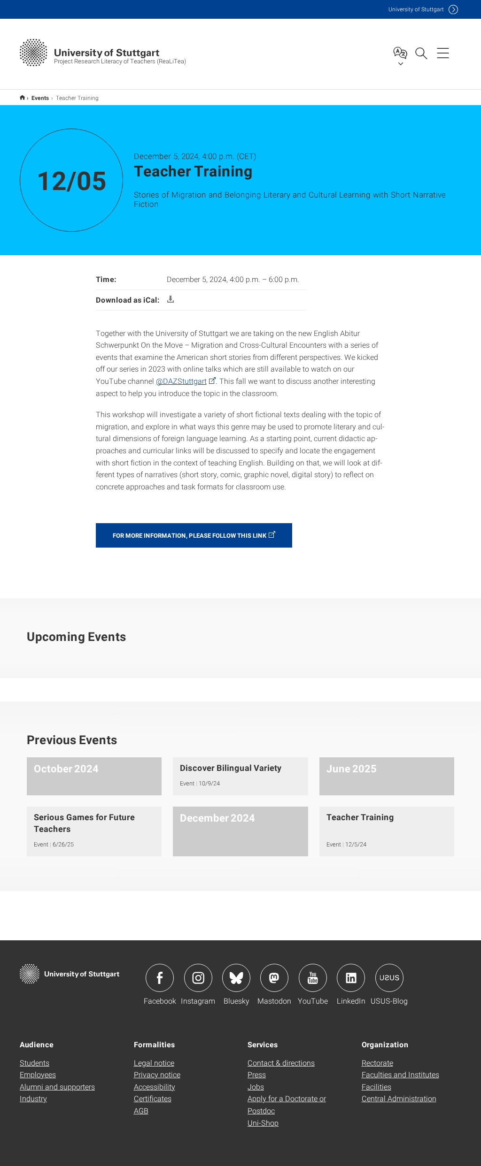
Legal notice (154, 1062)
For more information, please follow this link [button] (189, 535)
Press (257, 1074)
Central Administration (399, 1098)
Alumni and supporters (57, 1086)
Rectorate (377, 1062)
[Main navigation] (443, 52)
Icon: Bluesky (236, 978)
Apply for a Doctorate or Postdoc (287, 1104)
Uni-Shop (263, 1123)
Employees (38, 1074)
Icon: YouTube (313, 978)
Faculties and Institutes (400, 1074)
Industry (33, 1098)
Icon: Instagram (198, 978)
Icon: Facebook (160, 978)
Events (40, 97)
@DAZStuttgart (181, 381)
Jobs (256, 1086)
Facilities (376, 1086)
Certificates (152, 1098)
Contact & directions (281, 1062)
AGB (141, 1110)
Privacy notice (157, 1074)
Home (22, 97)
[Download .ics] (170, 300)
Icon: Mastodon (274, 978)
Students (34, 1062)
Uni (416, 9)
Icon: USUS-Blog (389, 978)
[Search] (421, 52)
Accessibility (154, 1086)
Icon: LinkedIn (351, 978)
